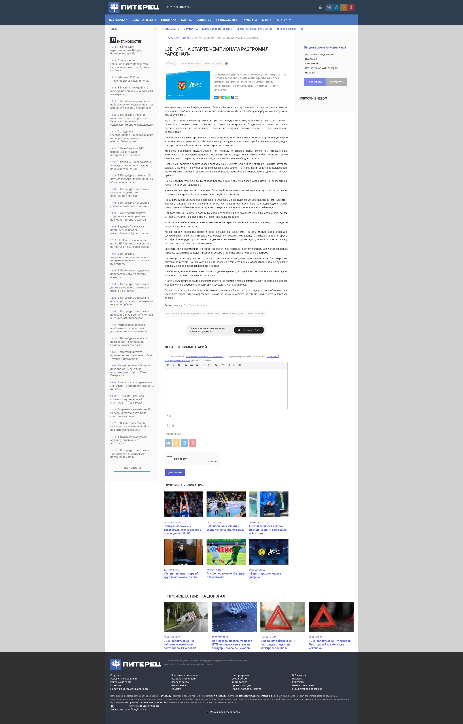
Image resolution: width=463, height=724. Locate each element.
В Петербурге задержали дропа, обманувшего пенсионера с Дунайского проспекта (131, 314)
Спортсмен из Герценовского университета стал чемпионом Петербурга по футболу (130, 65)
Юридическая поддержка (307, 689)
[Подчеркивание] (179, 365)
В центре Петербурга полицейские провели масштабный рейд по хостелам (130, 230)
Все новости (132, 467)
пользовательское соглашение (204, 356)
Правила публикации (183, 678)
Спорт (266, 20)
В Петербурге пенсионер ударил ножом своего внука (129, 204)
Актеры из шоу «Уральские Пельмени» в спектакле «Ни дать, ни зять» (132, 385)
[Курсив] (173, 365)
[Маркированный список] (204, 365)
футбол (183, 305)
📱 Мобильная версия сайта (223, 712)
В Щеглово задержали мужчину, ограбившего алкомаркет (128, 440)
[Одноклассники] (343, 7)
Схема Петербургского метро (254, 28)
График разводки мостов (247, 689)
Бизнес (186, 20)
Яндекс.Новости (150, 705)
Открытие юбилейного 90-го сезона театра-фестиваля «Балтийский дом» (130, 413)
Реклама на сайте (120, 682)
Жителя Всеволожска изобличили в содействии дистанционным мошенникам (129, 328)
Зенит (192, 305)
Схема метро (239, 678)
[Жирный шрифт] (168, 365)
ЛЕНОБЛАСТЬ (171, 28)
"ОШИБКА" (260, 313)
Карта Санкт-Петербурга (217, 28)
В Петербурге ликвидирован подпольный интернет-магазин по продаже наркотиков (129, 258)
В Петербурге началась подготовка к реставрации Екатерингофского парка (128, 341)
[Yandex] (350, 7)
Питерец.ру (172, 38)
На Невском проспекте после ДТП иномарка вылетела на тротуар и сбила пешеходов (130, 243)
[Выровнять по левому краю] (186, 365)
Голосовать (315, 82)
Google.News (138, 709)
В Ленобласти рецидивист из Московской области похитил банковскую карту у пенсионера (131, 104)
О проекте (116, 675)
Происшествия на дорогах (196, 596)
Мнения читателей (303, 685)
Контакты (116, 685)
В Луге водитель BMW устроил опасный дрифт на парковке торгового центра (128, 216)
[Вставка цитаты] (223, 365)
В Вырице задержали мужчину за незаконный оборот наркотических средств (131, 426)
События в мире (144, 20)
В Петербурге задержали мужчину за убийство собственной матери (129, 192)
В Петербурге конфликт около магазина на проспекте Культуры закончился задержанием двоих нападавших (131, 119)
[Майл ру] (336, 7)
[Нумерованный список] (209, 365)
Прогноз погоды (241, 685)
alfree (198, 63)
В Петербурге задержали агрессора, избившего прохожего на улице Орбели (131, 301)
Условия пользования (123, 678)
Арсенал (202, 305)
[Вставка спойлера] (234, 365)
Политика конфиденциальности (129, 689)
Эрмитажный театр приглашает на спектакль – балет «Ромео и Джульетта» (132, 355)
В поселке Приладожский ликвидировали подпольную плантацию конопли (130, 165)
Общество (204, 20)
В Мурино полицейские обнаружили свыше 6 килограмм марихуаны (131, 91)
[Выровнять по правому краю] (197, 365)
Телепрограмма (286, 28)
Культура (250, 20)
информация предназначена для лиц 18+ (146, 702)
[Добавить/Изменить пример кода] (229, 365)
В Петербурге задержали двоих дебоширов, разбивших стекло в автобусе (129, 287)
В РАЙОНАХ (191, 28)
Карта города (239, 682)
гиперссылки (220, 695)
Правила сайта (180, 682)
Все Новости (118, 20)
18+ (303, 28)
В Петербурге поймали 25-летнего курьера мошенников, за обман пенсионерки (131, 179)
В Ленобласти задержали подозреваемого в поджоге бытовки (130, 274)
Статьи (282, 20)
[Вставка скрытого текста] (239, 365)
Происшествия (227, 20)
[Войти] (320, 7)
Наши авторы (179, 685)
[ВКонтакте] (329, 7)
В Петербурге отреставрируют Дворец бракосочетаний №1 (126, 50)
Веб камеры (299, 675)
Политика (168, 20)
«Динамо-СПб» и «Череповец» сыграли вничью (129, 78)
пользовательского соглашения (255, 695)
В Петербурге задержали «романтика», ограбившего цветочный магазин (129, 453)
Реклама (176, 689)
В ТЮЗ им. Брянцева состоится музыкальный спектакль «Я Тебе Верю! (127, 399)
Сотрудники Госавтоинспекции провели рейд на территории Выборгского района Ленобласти (131, 136)
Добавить (175, 472)
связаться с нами (302, 699)
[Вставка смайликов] (216, 365)
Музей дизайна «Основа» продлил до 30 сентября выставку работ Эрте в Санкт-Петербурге (130, 370)
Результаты (336, 82)
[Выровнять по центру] (191, 365)
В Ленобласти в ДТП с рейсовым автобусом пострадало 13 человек (128, 151)
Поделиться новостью (184, 675)
